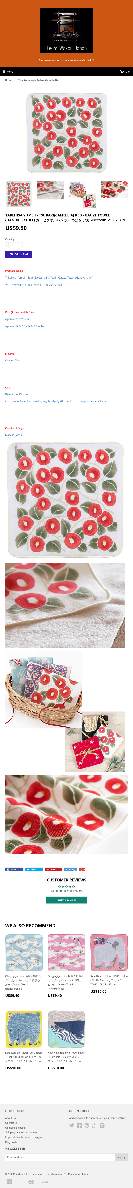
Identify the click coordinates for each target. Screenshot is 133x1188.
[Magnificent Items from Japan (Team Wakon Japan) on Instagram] (102, 1126)
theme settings (118, 1118)
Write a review (66, 900)
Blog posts (11, 1142)
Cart (127, 71)
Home (8, 80)
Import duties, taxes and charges (23, 1137)
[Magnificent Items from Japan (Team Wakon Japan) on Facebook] (79, 1126)
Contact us (11, 1122)
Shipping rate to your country (21, 1132)
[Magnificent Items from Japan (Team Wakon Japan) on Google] (94, 1126)
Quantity (9, 239)
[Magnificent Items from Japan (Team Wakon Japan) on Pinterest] (87, 1126)
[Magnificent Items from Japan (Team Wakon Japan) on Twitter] (71, 1126)
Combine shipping (15, 1127)
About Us (10, 1118)
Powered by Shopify (78, 1174)
